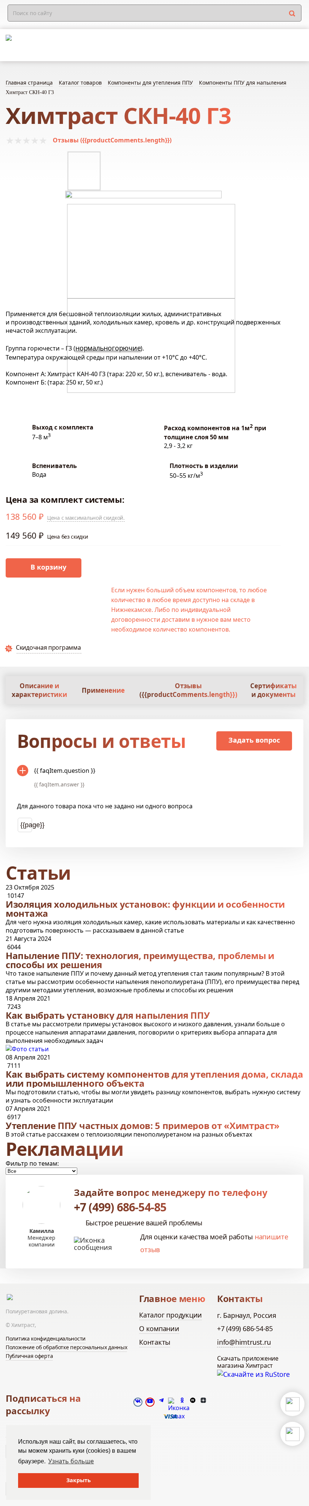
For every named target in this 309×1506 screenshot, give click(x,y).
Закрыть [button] (78, 1480)
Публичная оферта (29, 1355)
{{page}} (26, 825)
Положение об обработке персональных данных (66, 1347)
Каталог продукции (170, 1314)
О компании (159, 1328)
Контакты (154, 1342)
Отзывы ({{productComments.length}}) (112, 140)
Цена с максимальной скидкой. (86, 517)
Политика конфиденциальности (46, 1338)
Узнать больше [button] (71, 1461)
